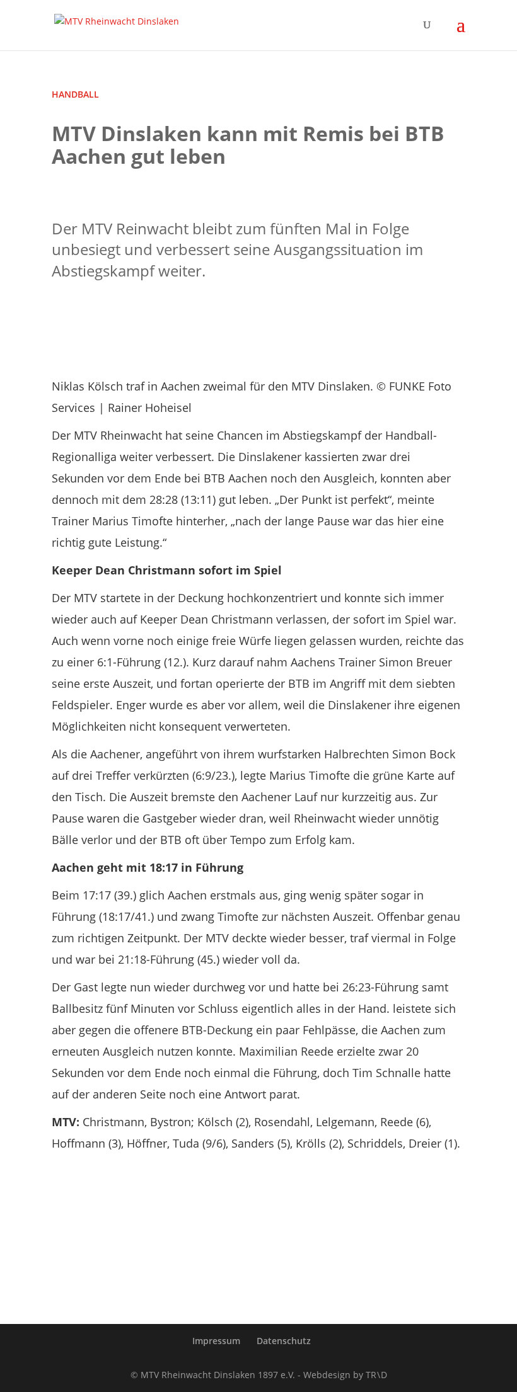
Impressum (216, 1341)
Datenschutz (284, 1341)
